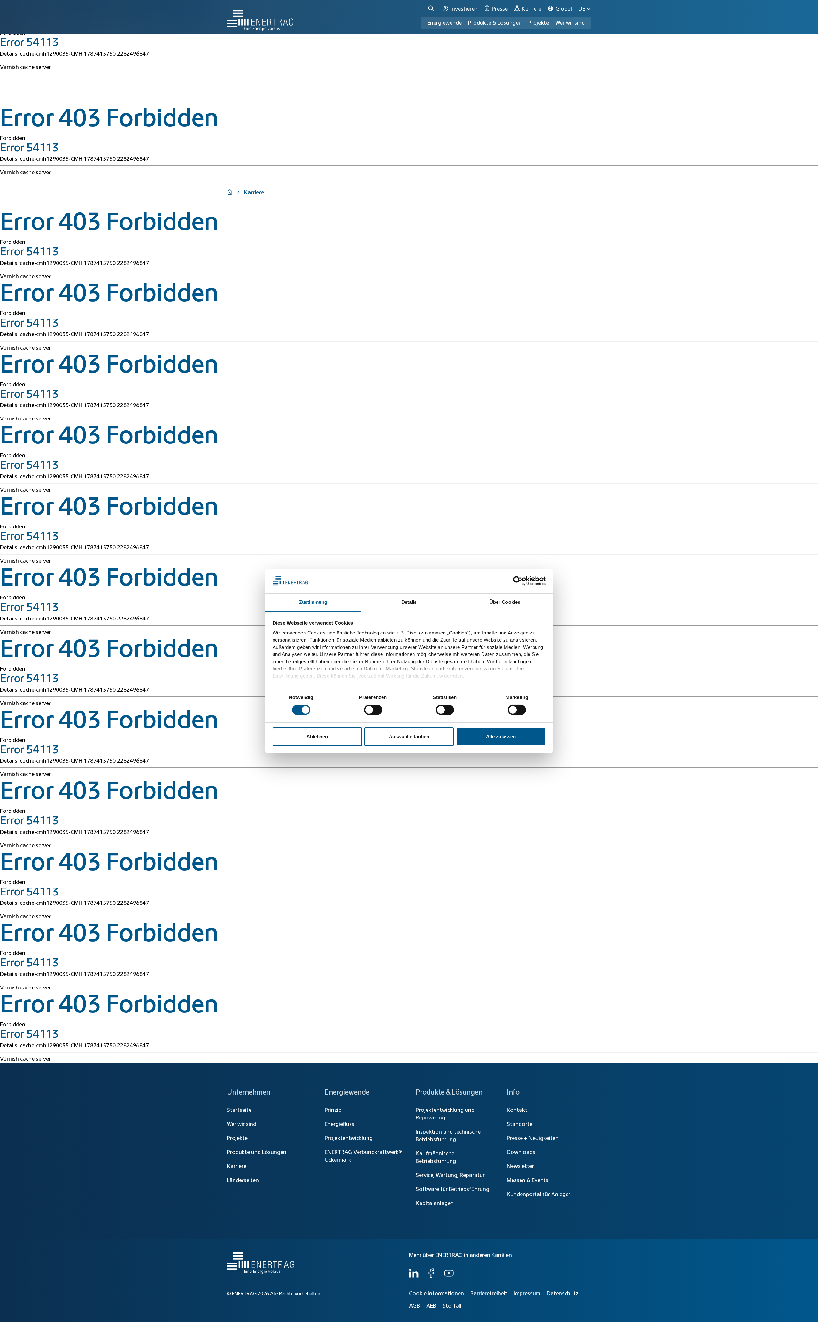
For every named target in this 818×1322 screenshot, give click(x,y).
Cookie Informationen (436, 1293)
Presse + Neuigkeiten (533, 1138)
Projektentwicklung (349, 1138)
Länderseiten (243, 1180)
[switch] (373, 710)
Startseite (239, 1110)
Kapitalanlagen (435, 1203)
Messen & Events (527, 1180)
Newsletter (520, 1166)
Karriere (236, 1166)
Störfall (452, 1306)
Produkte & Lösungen (495, 23)
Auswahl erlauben (409, 736)
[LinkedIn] (414, 1276)
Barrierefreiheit (488, 1293)
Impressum (527, 1293)
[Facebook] (431, 1276)
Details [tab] (409, 602)
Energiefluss (339, 1124)
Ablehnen (317, 736)
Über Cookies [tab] (505, 602)
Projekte (237, 1138)
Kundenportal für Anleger (538, 1194)
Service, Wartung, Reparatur (450, 1175)
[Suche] (432, 9)
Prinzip (333, 1110)
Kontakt (517, 1110)
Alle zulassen (501, 736)
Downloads (521, 1152)
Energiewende (444, 23)
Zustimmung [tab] (313, 602)
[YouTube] (449, 1276)
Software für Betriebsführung (452, 1189)
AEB (431, 1306)
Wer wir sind (570, 23)
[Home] (260, 17)
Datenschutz (563, 1293)
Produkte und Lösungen (256, 1152)
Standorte (519, 1124)
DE (581, 9)
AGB (414, 1306)
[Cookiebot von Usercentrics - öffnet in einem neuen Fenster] (518, 581)
